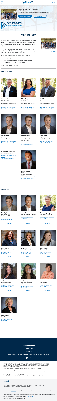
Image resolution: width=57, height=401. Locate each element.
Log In (53, 2)
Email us (29, 351)
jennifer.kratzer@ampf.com (46, 285)
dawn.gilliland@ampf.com (7, 319)
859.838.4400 (4, 221)
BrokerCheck (13, 391)
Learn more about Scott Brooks (8, 107)
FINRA (29, 396)
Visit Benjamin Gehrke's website (27, 144)
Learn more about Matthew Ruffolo (28, 176)
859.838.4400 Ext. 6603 (26, 253)
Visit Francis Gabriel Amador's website (7, 159)
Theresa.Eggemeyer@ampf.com (47, 217)
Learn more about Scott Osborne (47, 107)
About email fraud (21, 386)
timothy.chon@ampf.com (6, 219)
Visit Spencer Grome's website (7, 142)
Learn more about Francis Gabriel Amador (8, 156)
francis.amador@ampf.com (27, 217)
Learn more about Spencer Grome (8, 141)
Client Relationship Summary (31, 385)
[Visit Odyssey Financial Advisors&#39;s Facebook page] (27, 358)
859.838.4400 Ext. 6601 (6, 286)
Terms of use (41, 385)
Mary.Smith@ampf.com (6, 252)
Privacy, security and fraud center (10, 386)
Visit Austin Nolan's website (46, 142)
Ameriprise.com (6, 385)
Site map (28, 386)
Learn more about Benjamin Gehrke (28, 143)
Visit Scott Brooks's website (7, 108)
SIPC (33, 396)
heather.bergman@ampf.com (27, 286)
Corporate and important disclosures (18, 385)
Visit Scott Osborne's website (46, 108)
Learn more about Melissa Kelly (27, 107)
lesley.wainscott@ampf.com (7, 285)
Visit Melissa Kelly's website (26, 108)
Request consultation (25, 16)
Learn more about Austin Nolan (46, 141)
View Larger (53, 51)
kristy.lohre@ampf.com (26, 252)
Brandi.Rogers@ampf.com (45, 252)
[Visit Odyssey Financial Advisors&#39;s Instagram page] (30, 358)
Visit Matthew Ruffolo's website (27, 178)
